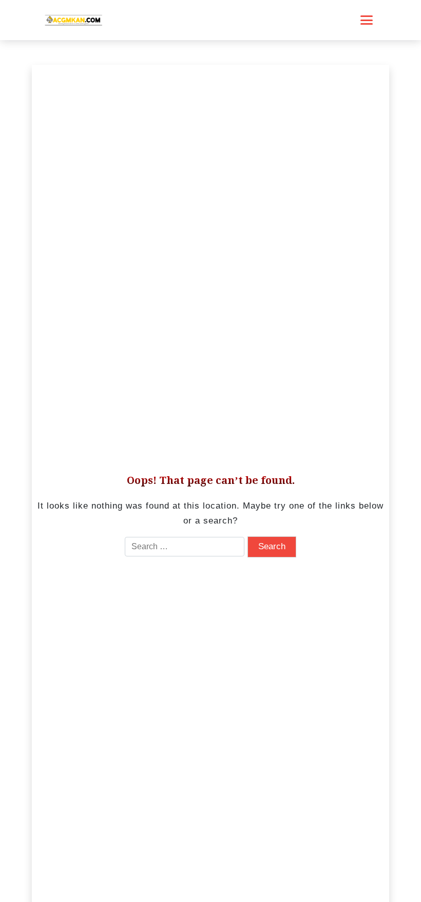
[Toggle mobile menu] (366, 20)
